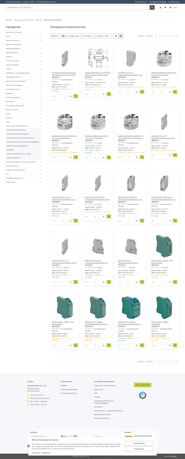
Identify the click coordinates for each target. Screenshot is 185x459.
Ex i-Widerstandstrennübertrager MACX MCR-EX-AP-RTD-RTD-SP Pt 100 (64, 74)
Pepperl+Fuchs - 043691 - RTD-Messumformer (63, 323)
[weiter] (177, 36)
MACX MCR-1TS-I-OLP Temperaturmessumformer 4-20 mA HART (164, 137)
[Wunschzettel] (165, 7)
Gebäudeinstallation (13, 49)
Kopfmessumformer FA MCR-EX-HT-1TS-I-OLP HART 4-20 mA (164, 74)
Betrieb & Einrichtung (13, 32)
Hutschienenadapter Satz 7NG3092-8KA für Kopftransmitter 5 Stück (98, 74)
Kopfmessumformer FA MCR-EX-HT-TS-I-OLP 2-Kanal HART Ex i (64, 137)
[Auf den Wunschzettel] (76, 47)
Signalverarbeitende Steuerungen (19, 154)
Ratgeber (64, 386)
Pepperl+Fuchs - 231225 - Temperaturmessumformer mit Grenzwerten (129, 323)
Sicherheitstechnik (12, 89)
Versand (99, 79)
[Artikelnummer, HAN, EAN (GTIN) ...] (152, 7)
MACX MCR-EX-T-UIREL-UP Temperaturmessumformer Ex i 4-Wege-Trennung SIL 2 (130, 198)
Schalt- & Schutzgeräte (14, 85)
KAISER (8, 69)
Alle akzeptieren (139, 443)
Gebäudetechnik (12, 53)
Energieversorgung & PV (14, 178)
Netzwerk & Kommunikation (16, 81)
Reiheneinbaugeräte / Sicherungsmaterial (21, 162)
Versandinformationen (69, 393)
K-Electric (9, 118)
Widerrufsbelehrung (101, 418)
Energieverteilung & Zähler (15, 170)
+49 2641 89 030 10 (29, 2)
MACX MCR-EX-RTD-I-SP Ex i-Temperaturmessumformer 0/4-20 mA (97, 198)
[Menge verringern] (53, 96)
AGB (95, 393)
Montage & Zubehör (13, 77)
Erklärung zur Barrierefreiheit (105, 386)
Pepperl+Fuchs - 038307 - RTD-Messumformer (162, 262)
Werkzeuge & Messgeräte (15, 106)
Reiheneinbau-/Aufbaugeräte (17, 146)
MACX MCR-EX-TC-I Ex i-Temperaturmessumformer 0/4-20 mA (64, 262)
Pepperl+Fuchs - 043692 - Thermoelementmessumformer (96, 323)
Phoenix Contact (11, 110)
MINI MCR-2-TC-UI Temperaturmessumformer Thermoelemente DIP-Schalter (129, 262)
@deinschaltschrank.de (38, 405)
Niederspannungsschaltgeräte (18, 134)
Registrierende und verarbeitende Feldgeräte (23, 142)
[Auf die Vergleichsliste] (70, 47)
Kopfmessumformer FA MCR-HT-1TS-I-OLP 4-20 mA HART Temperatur (96, 137)
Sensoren (10, 150)
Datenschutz (98, 389)
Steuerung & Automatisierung (16, 126)
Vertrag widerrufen (143, 385)
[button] (160, 7)
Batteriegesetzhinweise (102, 414)
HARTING (9, 57)
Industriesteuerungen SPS (16, 130)
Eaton (8, 36)
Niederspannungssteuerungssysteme (20, 138)
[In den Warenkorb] (75, 96)
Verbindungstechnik (13, 97)
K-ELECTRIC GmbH (12, 61)
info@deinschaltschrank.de (47, 2)
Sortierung (87, 36)
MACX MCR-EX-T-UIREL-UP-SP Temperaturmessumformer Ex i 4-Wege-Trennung (163, 198)
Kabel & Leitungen (12, 65)
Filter (55, 36)
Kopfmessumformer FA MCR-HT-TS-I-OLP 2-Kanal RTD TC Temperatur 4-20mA (131, 137)
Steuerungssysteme (14, 158)
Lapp (7, 122)
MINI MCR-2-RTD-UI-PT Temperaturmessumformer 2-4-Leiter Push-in (96, 262)
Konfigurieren (139, 449)
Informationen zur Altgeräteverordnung (108, 411)
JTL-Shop (173, 456)
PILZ (7, 174)
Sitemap (97, 397)
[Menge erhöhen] (70, 96)
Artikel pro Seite (103, 36)
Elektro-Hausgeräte (13, 40)
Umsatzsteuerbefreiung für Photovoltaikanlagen (104, 402)
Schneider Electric (12, 166)
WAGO (8, 114)
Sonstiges (9, 93)
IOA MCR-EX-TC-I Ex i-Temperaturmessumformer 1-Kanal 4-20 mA (131, 74)
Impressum (98, 407)
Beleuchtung (10, 182)
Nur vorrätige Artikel (71, 36)
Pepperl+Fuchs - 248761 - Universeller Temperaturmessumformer (161, 323)
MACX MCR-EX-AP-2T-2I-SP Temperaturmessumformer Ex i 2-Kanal (64, 198)
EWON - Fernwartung (13, 44)
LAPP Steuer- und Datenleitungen (18, 73)
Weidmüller (10, 101)
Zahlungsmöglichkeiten (69, 389)
